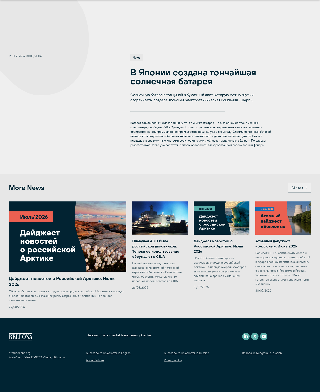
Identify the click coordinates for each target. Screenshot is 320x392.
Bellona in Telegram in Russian (262, 352)
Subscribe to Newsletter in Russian (186, 352)
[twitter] (255, 336)
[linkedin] (246, 336)
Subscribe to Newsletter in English (108, 352)
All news (297, 187)
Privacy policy (173, 360)
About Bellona (95, 360)
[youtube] (263, 336)
